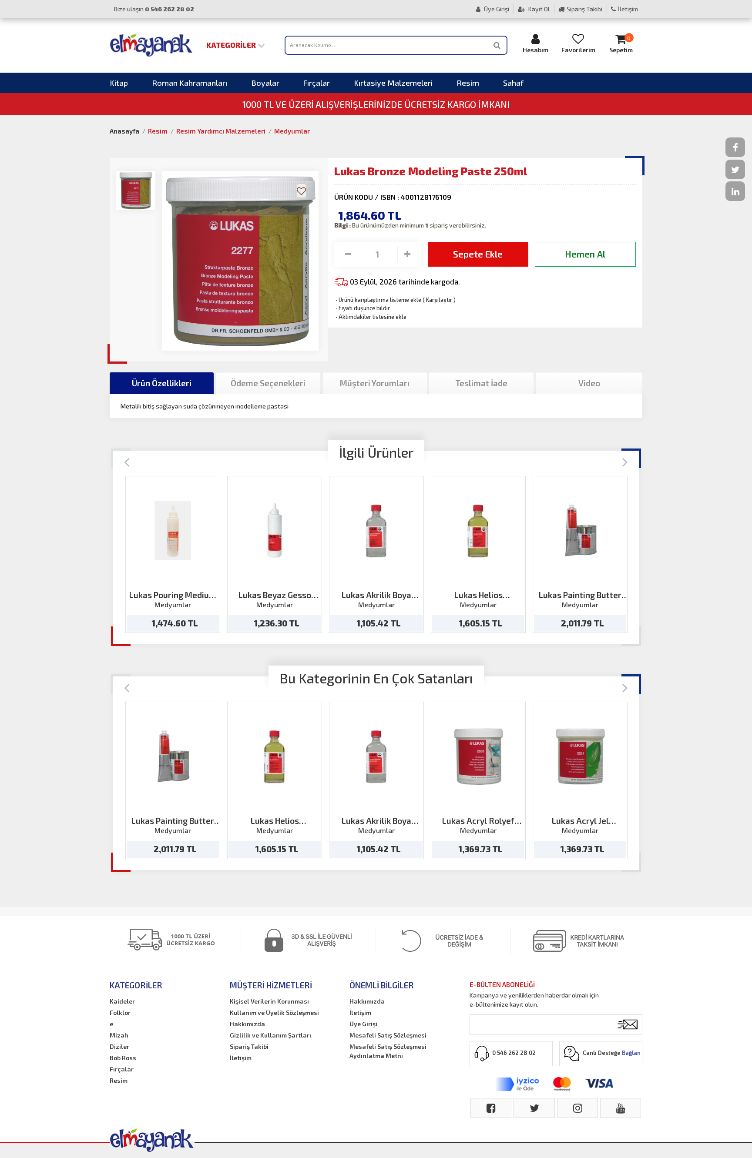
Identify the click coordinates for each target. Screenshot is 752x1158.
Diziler (119, 1046)
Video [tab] (589, 383)
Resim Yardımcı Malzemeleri (220, 131)
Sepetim (621, 44)
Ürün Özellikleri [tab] (161, 383)
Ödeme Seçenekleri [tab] (268, 383)
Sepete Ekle (478, 253)
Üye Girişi (496, 9)
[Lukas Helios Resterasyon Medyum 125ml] (478, 530)
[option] (173, 554)
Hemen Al (585, 253)
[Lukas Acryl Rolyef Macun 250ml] (478, 756)
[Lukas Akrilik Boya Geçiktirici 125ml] (376, 530)
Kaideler (122, 1001)
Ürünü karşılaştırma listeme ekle (377, 299)
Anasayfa (124, 131)
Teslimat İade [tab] (481, 383)
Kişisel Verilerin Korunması (269, 1001)
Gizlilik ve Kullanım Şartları (270, 1035)
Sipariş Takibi (584, 9)
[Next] (625, 461)
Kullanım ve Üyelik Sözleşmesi (274, 1012)
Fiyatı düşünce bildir (362, 308)
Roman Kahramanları (189, 82)
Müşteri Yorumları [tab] (375, 383)
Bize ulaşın (154, 9)
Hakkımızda (247, 1023)
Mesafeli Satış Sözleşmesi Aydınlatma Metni (387, 1051)
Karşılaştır (439, 299)
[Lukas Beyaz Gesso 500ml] (274, 530)
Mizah (119, 1035)
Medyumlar (292, 131)
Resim (468, 82)
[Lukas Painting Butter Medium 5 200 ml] (580, 530)
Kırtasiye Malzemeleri (393, 82)
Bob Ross (123, 1057)
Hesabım (535, 50)
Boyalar (265, 82)
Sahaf (513, 82)
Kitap (119, 82)
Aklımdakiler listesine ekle (370, 316)
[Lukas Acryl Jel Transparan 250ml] (580, 756)
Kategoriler (232, 44)
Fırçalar (316, 82)
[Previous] (127, 461)
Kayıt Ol (538, 9)
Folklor (120, 1012)
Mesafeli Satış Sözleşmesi (387, 1035)
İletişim (628, 9)
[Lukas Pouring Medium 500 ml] (173, 530)
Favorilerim (578, 50)
